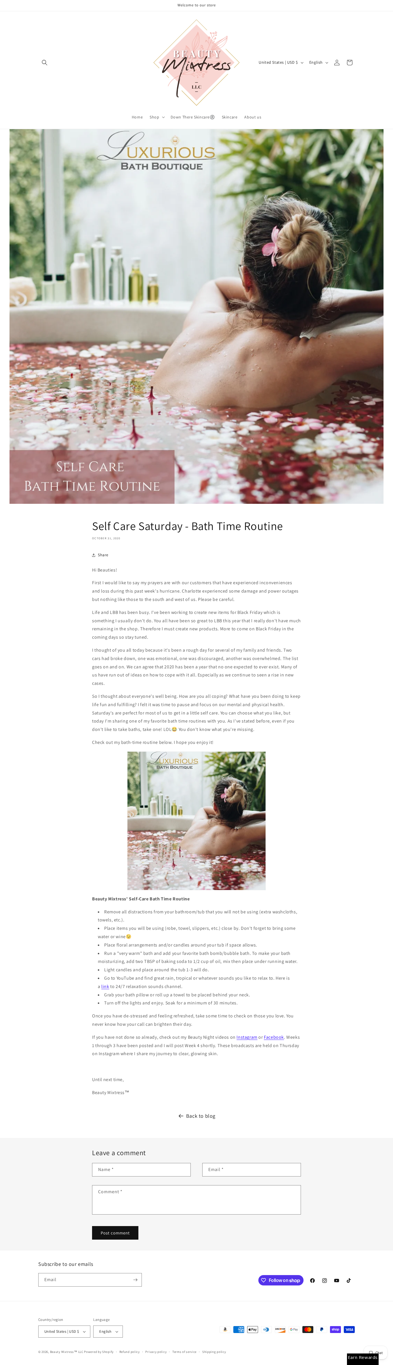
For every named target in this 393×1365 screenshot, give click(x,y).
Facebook (274, 1037)
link (105, 986)
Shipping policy (214, 1352)
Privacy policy (156, 1352)
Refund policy (129, 1352)
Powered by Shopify (99, 1352)
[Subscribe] (135, 1280)
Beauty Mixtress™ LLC (66, 1352)
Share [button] (103, 554)
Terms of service (184, 1352)
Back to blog (200, 1116)
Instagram (246, 1037)
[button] (44, 62)
